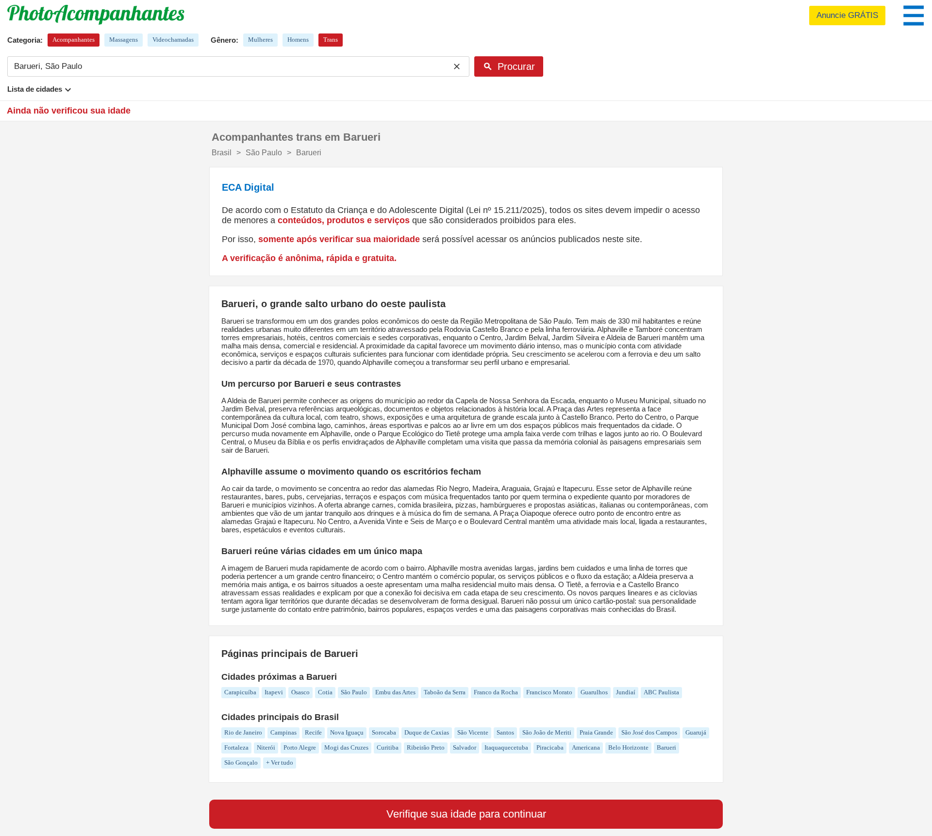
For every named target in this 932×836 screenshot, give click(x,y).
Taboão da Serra (445, 692)
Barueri (666, 747)
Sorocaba (384, 732)
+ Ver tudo (279, 762)
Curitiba (388, 747)
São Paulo (354, 692)
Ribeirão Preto (426, 747)
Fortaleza (236, 747)
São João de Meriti (546, 732)
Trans (330, 39)
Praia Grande (596, 732)
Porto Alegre (299, 747)
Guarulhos (594, 692)
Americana (586, 747)
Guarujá (695, 732)
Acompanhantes (73, 39)
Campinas (283, 732)
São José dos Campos (649, 732)
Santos (505, 732)
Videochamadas (173, 39)
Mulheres (260, 39)
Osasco (300, 692)
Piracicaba (550, 747)
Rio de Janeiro (243, 732)
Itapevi (274, 692)
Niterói (266, 747)
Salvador (464, 747)
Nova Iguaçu (347, 732)
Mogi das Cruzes (346, 747)
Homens (298, 39)
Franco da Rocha (496, 692)
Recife (313, 732)
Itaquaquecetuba (506, 747)
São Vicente (472, 732)
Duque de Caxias (426, 732)
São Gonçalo (241, 762)
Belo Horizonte (628, 747)
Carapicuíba (240, 692)
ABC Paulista (661, 692)
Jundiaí (625, 692)
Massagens (123, 39)
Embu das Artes (395, 692)
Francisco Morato (549, 692)
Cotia (325, 692)
